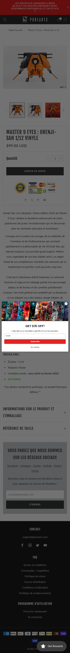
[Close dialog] (66, 303)
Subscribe (35, 341)
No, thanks (35, 347)
